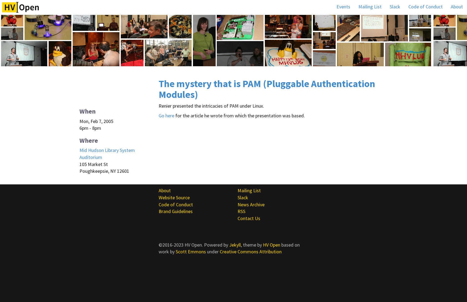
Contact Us (249, 218)
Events (343, 7)
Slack (395, 7)
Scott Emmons (191, 251)
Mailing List (370, 7)
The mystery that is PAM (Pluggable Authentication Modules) (267, 89)
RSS (241, 211)
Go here (166, 115)
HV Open (271, 245)
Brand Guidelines (176, 211)
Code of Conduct (425, 7)
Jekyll (235, 245)
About (457, 7)
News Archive (251, 204)
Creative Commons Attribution (251, 251)
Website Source (174, 197)
